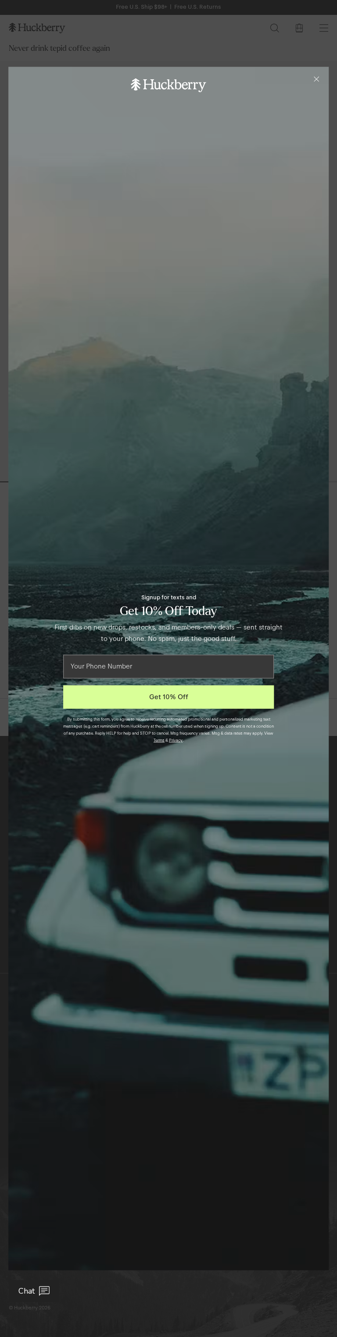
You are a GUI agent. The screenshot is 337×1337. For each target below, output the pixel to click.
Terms (159, 740)
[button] (34, 1291)
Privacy (176, 740)
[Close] (316, 79)
